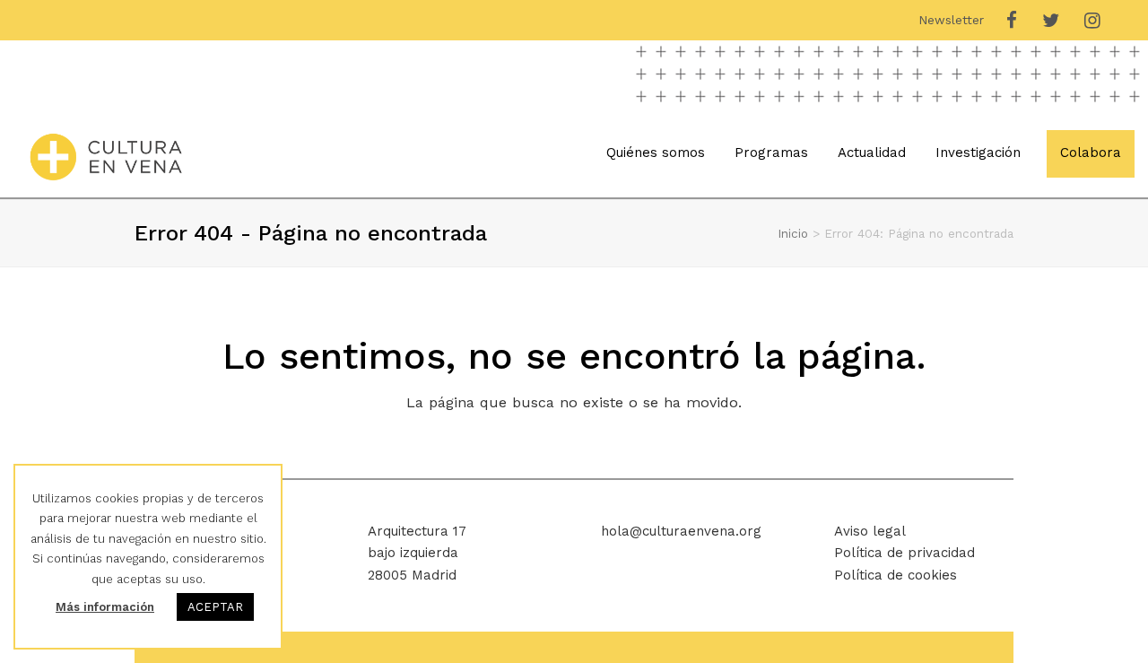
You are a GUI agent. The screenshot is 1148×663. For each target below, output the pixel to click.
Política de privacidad (904, 553)
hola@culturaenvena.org (681, 531)
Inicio (793, 233)
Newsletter (951, 20)
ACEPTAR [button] (215, 607)
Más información (105, 607)
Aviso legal (870, 531)
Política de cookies (895, 575)
